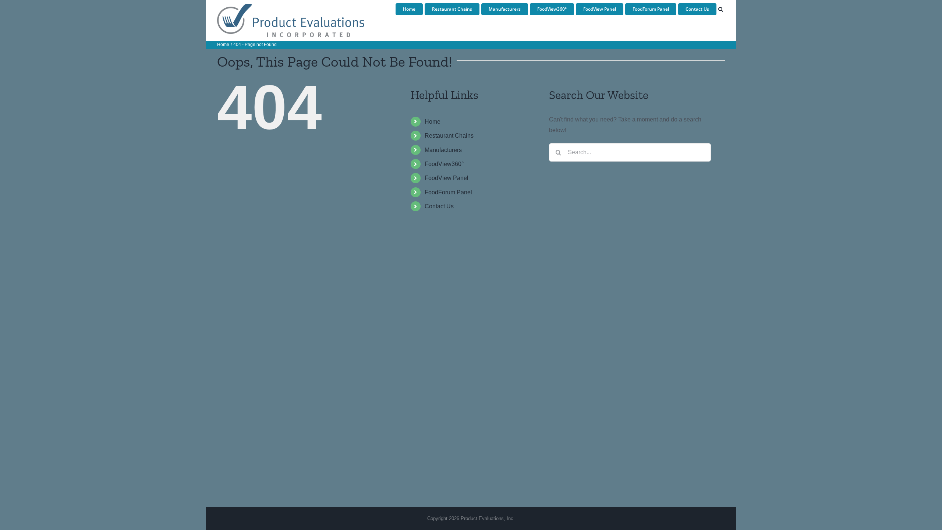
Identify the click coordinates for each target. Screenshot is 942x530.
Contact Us (439, 206)
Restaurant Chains (449, 135)
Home (432, 122)
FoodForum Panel (448, 192)
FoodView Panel (446, 178)
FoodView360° (444, 164)
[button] (720, 9)
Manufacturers (443, 150)
